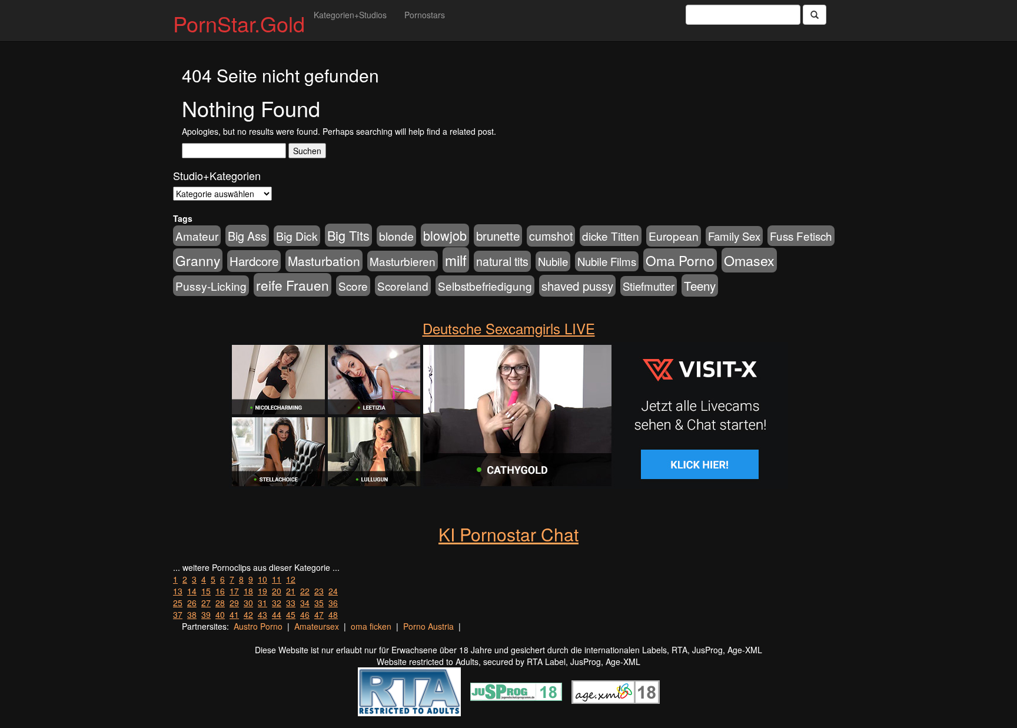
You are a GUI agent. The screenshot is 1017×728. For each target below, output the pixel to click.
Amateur (196, 236)
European (674, 236)
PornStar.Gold (239, 23)
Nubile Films (606, 261)
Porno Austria (428, 626)
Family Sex (734, 236)
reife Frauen (292, 284)
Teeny (700, 285)
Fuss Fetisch (801, 236)
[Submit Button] (814, 15)
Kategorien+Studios (350, 15)
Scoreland (402, 286)
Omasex (749, 260)
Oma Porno (680, 260)
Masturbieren (403, 261)
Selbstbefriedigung (485, 286)
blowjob (445, 235)
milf (456, 260)
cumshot (551, 236)
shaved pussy (577, 285)
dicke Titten (610, 236)
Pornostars (424, 15)
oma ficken (371, 626)
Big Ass (247, 235)
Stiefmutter (648, 286)
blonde (396, 236)
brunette (498, 235)
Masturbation (324, 261)
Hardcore (254, 261)
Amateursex (316, 626)
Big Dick (297, 236)
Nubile (553, 261)
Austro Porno (258, 626)
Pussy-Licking (211, 286)
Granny (197, 260)
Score (353, 286)
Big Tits (348, 235)
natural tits (502, 261)
